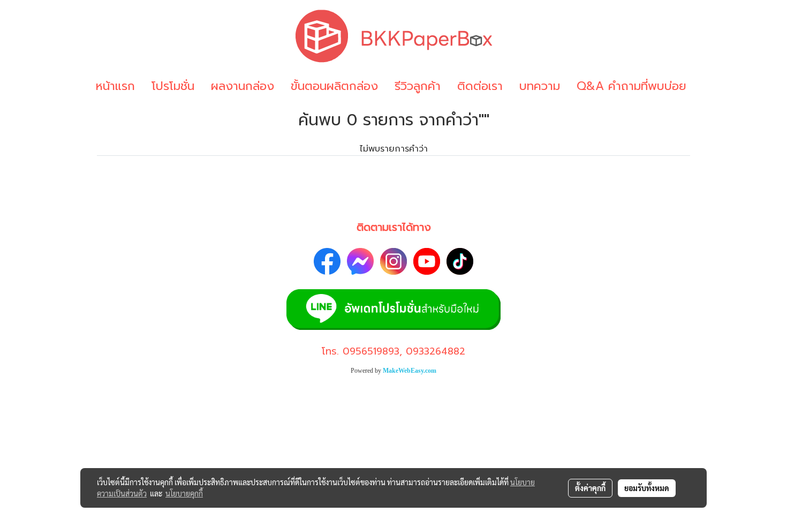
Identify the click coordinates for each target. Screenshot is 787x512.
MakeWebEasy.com (409, 370)
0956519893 (371, 351)
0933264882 (435, 351)
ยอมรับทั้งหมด (646, 488)
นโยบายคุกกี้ (184, 493)
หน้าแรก (115, 86)
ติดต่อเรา (480, 86)
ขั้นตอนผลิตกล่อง (334, 86)
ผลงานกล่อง (242, 86)
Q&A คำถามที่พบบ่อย (631, 86)
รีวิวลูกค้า (418, 86)
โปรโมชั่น (173, 86)
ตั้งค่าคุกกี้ (590, 488)
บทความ (539, 86)
